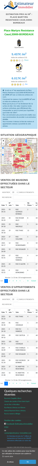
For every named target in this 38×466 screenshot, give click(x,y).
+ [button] (3, 140)
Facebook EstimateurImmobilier (19, 424)
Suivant (33, 281)
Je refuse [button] (10, 462)
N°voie (10, 204)
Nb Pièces (29, 204)
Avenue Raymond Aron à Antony (15, 410)
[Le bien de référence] (21, 156)
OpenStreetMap (33, 173)
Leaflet (25, 173)
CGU (6, 427)
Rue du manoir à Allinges (12, 414)
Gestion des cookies (12, 420)
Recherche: (7, 197)
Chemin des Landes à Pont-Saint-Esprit (16, 401)
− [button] (3, 144)
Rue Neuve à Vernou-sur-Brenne (14, 407)
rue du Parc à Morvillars (12, 404)
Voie (17, 205)
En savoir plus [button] (7, 456)
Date (3, 205)
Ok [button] (28, 462)
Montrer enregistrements (18, 192)
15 (28, 281)
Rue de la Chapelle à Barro (12, 398)
